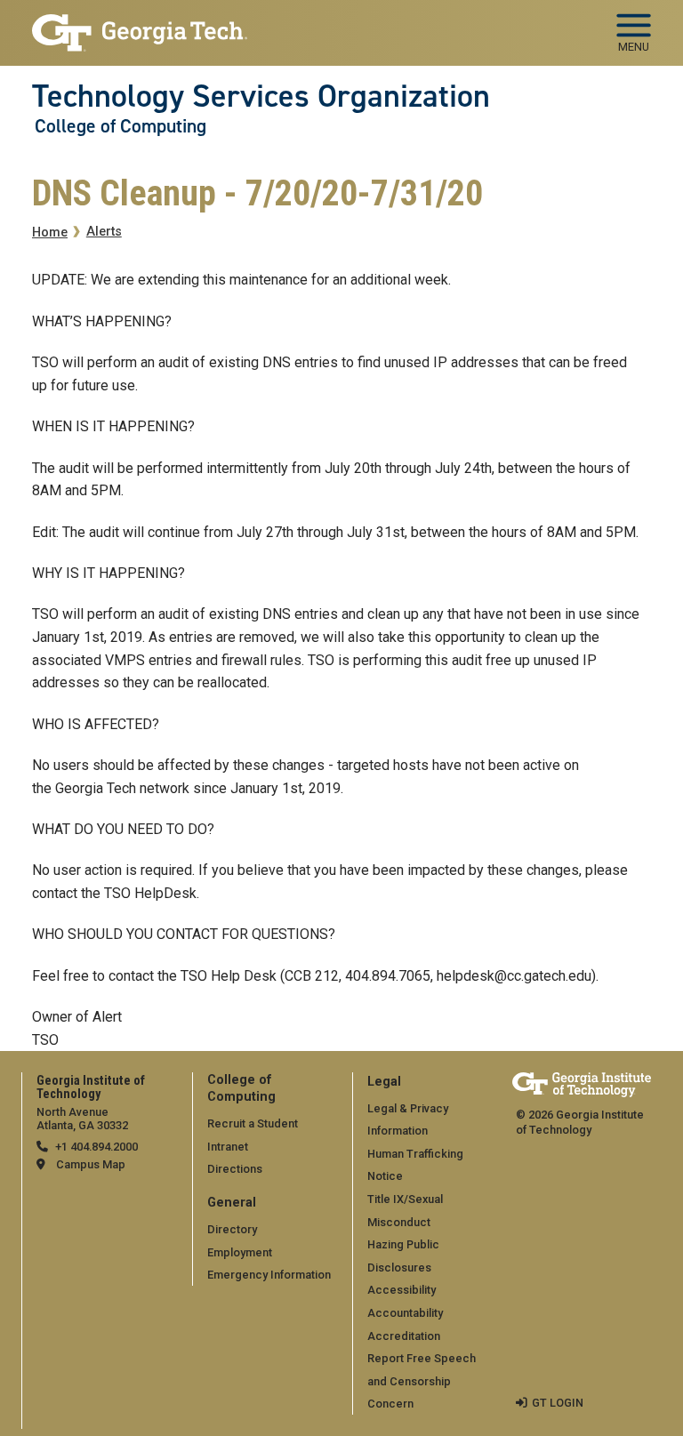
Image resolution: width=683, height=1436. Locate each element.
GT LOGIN (557, 1402)
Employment (239, 1252)
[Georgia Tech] (581, 1084)
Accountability (405, 1313)
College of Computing (120, 126)
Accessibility (401, 1289)
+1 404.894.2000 (96, 1146)
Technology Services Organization (261, 96)
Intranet (227, 1146)
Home (50, 232)
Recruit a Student (252, 1123)
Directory (232, 1229)
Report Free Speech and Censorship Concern (421, 1381)
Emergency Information (269, 1274)
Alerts (104, 231)
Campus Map (90, 1164)
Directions (234, 1168)
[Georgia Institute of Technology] (139, 25)
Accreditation (403, 1336)
